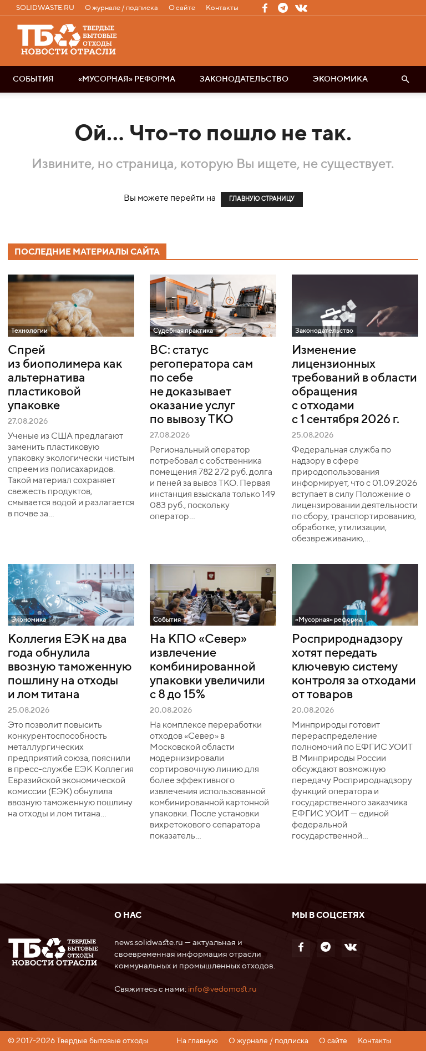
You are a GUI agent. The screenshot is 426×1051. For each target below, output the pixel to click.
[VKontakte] (301, 8)
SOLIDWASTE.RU (45, 8)
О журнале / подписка (121, 8)
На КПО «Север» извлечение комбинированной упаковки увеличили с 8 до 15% (207, 667)
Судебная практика (183, 331)
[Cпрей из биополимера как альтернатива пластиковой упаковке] (71, 306)
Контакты (222, 8)
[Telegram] (283, 8)
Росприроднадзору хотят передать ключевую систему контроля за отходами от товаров (354, 667)
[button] (405, 79)
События (33, 79)
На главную (197, 1041)
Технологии (29, 331)
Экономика (340, 79)
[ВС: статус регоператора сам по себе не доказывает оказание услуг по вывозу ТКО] (213, 306)
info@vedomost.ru (222, 989)
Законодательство (244, 79)
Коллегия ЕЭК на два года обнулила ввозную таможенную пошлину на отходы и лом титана (70, 667)
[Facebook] (264, 8)
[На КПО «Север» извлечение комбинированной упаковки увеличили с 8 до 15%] (213, 595)
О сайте (182, 8)
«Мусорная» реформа (126, 79)
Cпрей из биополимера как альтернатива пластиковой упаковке (65, 378)
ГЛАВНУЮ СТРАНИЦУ (262, 199)
